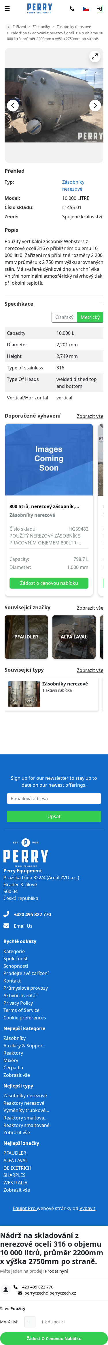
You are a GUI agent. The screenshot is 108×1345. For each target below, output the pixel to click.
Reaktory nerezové (23, 1103)
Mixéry (10, 1060)
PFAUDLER (14, 1153)
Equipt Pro (25, 1208)
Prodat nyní (56, 1271)
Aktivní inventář (20, 995)
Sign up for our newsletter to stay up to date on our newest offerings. (54, 781)
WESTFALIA (15, 1182)
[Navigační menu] (7, 9)
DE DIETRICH (17, 1168)
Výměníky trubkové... (26, 1110)
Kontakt (12, 981)
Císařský (64, 317)
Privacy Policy (18, 1003)
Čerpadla (13, 1067)
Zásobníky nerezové (74, 26)
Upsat (54, 816)
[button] (95, 56)
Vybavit (87, 1208)
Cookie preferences (24, 1018)
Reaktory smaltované (26, 1125)
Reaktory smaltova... (25, 1118)
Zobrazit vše (90, 416)
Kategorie (14, 951)
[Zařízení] (9, 27)
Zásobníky (41, 26)
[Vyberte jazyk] (85, 8)
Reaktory (13, 1053)
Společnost (15, 958)
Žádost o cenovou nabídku (54, 1338)
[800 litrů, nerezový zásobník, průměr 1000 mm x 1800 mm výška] (49, 464)
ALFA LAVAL (15, 1160)
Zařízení (19, 26)
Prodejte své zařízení (26, 973)
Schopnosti (15, 966)
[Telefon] (72, 8)
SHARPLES (14, 1175)
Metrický (90, 317)
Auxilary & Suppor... (24, 1045)
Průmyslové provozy (25, 988)
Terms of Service (21, 1010)
